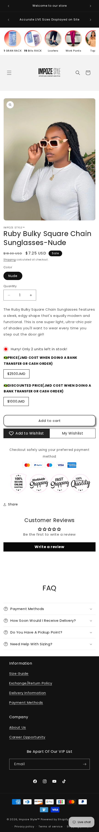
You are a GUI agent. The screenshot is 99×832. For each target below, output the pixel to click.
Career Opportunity (27, 737)
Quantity (10, 286)
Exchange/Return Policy (30, 683)
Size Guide (19, 673)
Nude (12, 276)
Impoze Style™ (29, 819)
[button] (9, 73)
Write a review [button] (49, 546)
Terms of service (50, 826)
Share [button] (13, 504)
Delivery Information (27, 692)
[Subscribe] (84, 764)
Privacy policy (24, 826)
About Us (17, 727)
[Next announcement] (90, 6)
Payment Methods (26, 702)
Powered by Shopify (55, 819)
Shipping (9, 259)
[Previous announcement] (8, 6)
